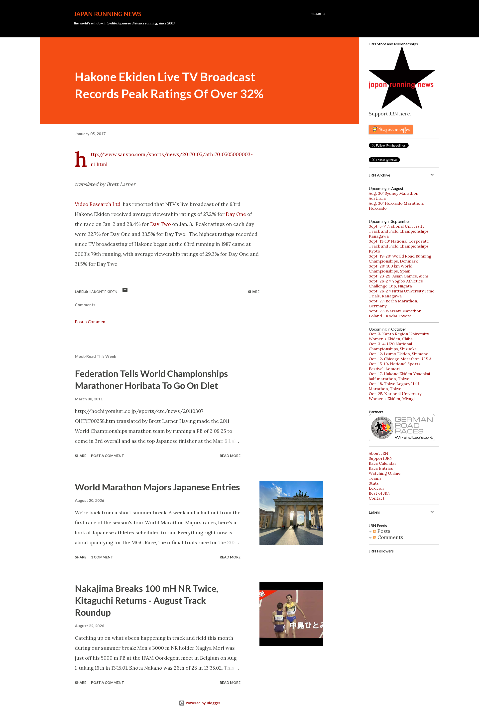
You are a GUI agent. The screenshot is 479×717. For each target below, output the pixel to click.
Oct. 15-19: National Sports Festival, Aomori (394, 366)
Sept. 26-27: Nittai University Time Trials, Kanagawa (401, 293)
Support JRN (381, 458)
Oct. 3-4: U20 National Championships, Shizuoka (393, 346)
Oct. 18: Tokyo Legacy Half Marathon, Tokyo (394, 386)
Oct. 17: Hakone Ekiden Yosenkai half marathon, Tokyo (399, 376)
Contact (376, 498)
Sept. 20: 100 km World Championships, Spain (390, 268)
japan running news (107, 13)
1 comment (102, 557)
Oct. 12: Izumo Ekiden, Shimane (398, 353)
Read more (230, 455)
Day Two (160, 224)
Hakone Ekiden (103, 291)
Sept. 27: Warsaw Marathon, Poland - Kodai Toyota (395, 313)
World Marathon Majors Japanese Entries (157, 486)
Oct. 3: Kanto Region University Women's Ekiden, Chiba (399, 336)
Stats (374, 483)
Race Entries (381, 468)
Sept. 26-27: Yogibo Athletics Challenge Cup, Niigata (396, 283)
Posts (383, 531)
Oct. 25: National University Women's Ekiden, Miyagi (395, 396)
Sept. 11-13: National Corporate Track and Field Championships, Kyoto (399, 246)
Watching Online (384, 473)
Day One (236, 214)
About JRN (378, 453)
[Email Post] (125, 291)
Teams (375, 478)
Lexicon (376, 488)
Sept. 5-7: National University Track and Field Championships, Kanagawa (399, 231)
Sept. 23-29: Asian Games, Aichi (398, 275)
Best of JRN (379, 493)
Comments (389, 537)
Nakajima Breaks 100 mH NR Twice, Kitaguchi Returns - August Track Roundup (146, 600)
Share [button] (253, 291)
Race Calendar (382, 463)
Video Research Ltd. (98, 204)
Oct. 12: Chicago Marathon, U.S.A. (401, 358)
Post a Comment (91, 321)
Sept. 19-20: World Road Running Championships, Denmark (400, 259)
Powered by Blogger (202, 703)
